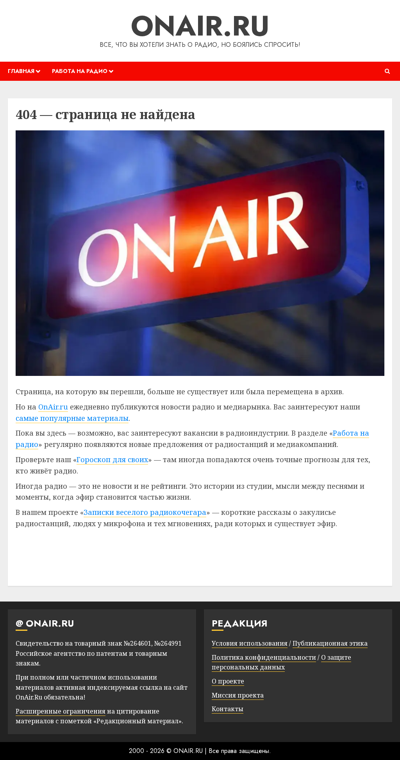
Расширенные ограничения (60, 711)
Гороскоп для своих (112, 459)
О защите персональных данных (281, 662)
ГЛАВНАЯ (21, 71)
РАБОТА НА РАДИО (79, 71)
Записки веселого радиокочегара (145, 512)
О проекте (228, 681)
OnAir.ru (53, 406)
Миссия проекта (238, 695)
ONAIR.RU (200, 25)
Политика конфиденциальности (264, 657)
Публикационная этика (330, 643)
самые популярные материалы (72, 418)
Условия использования (250, 643)
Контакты (227, 709)
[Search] (387, 71)
